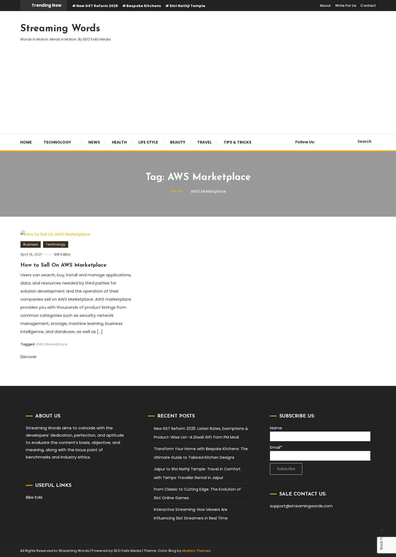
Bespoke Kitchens (143, 5)
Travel (204, 142)
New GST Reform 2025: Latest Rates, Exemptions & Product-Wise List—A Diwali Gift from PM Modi (201, 433)
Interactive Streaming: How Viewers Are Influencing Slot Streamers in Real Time (191, 514)
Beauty (177, 142)
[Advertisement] (198, 93)
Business (30, 244)
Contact (368, 5)
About (325, 5)
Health (119, 142)
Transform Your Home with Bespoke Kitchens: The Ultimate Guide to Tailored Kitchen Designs (201, 453)
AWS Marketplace (51, 344)
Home (26, 142)
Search (364, 141)
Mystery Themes (196, 550)
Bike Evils (34, 497)
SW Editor (62, 254)
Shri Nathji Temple (187, 5)
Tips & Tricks (237, 142)
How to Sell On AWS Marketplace (63, 265)
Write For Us (345, 5)
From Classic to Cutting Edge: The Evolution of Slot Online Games (197, 494)
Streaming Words (60, 29)
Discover (29, 356)
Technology (57, 142)
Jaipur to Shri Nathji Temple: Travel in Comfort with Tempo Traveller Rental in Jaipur (197, 473)
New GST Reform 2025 (97, 5)
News (94, 142)
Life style (148, 142)
